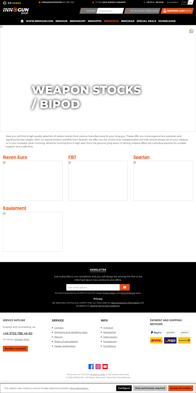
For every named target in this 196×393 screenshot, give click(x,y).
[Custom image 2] (170, 332)
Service (58, 320)
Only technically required (150, 388)
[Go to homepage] (16, 11)
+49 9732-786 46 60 (17, 333)
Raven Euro (15, 157)
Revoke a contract (15, 348)
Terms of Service (127, 293)
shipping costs (97, 374)
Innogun (108, 327)
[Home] (22, 21)
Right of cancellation (66, 341)
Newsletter (109, 332)
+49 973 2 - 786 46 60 (154, 2)
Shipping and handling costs (70, 332)
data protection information (125, 302)
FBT (72, 157)
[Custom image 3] (184, 332)
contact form (21, 339)
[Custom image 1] (156, 332)
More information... (79, 388)
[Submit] (125, 287)
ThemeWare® (123, 377)
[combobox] (110, 11)
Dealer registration (65, 346)
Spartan (141, 157)
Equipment (14, 207)
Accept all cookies (180, 388)
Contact (59, 327)
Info (104, 320)
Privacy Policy (109, 293)
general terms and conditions (105, 305)
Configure (124, 388)
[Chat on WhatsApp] (191, 31)
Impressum (110, 341)
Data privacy (110, 337)
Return (58, 337)
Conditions (109, 346)
